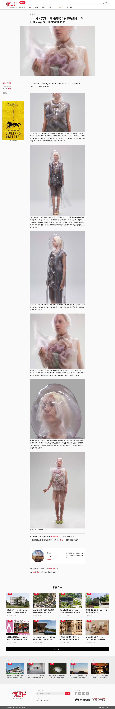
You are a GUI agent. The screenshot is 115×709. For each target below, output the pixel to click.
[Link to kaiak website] (82, 699)
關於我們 (69, 7)
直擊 (43, 7)
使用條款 (46, 700)
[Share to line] (6, 93)
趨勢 (30, 7)
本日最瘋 (22, 7)
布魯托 (10, 88)
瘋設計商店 (52, 568)
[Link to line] (79, 693)
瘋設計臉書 (36, 572)
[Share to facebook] (4, 93)
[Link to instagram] (87, 693)
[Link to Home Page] (11, 5)
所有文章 (49, 559)
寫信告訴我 (39, 700)
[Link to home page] (19, 695)
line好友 (60, 540)
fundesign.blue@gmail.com (53, 556)
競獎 (49, 7)
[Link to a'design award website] (98, 699)
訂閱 (23, 2)
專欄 (36, 7)
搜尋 (106, 2)
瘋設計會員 (54, 536)
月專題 (9, 83)
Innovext (107, 707)
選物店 (61, 7)
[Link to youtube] (83, 693)
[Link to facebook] (76, 693)
